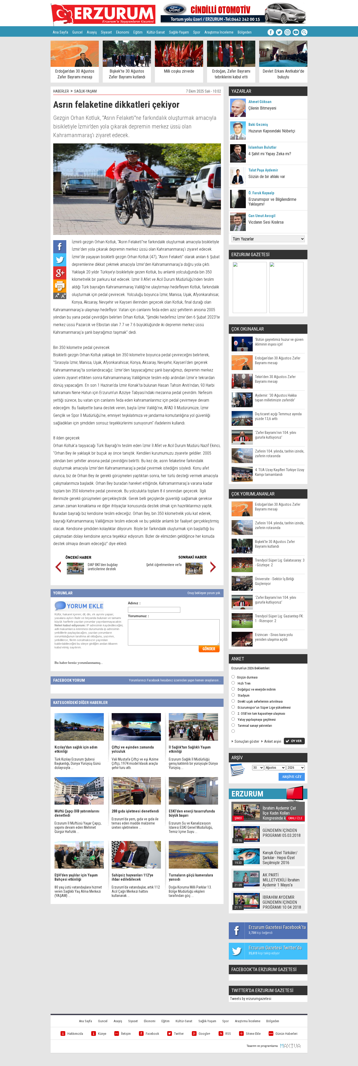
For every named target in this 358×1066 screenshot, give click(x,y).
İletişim (126, 1034)
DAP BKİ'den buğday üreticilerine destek (103, 567)
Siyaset (106, 32)
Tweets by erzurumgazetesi (250, 999)
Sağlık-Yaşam (179, 32)
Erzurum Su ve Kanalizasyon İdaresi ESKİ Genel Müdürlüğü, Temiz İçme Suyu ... (191, 827)
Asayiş (92, 32)
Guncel (77, 32)
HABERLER (61, 91)
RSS (228, 1034)
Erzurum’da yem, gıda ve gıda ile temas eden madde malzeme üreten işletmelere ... (135, 823)
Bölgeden (245, 32)
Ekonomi (122, 32)
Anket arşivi (272, 741)
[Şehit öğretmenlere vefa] (194, 573)
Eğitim (138, 32)
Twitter (179, 1034)
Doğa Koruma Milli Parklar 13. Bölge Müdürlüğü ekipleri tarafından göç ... (190, 891)
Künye (102, 1034)
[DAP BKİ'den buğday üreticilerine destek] (75, 573)
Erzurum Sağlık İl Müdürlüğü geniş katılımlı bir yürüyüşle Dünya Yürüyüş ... (193, 763)
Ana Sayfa (60, 32)
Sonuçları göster (247, 741)
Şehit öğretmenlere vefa (164, 565)
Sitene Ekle (253, 1034)
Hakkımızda (75, 1034)
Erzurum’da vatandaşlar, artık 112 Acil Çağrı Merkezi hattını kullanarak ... (136, 891)
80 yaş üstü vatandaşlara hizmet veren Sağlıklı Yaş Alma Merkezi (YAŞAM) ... (78, 891)
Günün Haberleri (286, 1034)
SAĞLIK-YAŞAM (85, 91)
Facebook (152, 1034)
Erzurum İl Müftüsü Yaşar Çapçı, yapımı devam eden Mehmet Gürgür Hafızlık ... (78, 827)
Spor (196, 32)
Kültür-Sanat (156, 32)
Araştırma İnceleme (219, 32)
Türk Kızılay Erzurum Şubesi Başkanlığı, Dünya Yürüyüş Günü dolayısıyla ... (78, 763)
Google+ (204, 1034)
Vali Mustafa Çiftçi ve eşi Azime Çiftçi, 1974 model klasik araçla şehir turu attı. (135, 763)
